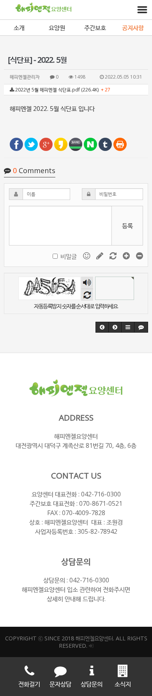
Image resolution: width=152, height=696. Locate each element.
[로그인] (91, 645)
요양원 (57, 27)
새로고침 (87, 295)
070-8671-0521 (100, 503)
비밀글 (68, 256)
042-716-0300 (101, 494)
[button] (102, 327)
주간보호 (95, 27)
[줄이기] (139, 255)
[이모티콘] (87, 255)
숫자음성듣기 (86, 283)
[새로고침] (114, 255)
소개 (19, 27)
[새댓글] (100, 255)
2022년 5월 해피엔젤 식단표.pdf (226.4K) (62, 89)
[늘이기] (127, 255)
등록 (127, 225)
